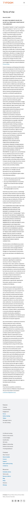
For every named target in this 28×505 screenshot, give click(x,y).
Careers (5, 459)
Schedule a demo (7, 471)
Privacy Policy (6, 64)
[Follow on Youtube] (18, 501)
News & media (6, 457)
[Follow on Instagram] (15, 501)
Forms (4, 413)
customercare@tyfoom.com (9, 392)
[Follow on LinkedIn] (12, 501)
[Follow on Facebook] (21, 501)
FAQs (4, 480)
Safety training (6, 416)
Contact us (5, 465)
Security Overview (10, 496)
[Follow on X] (24, 501)
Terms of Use (18, 494)
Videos (4, 418)
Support (5, 461)
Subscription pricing (7, 463)
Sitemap (5, 485)
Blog (4, 478)
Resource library (7, 476)
